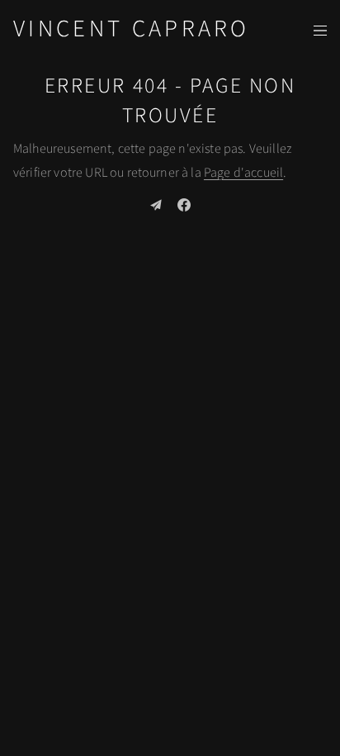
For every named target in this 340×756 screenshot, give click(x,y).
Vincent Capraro (131, 29)
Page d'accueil (243, 173)
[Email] (156, 205)
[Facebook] (184, 205)
